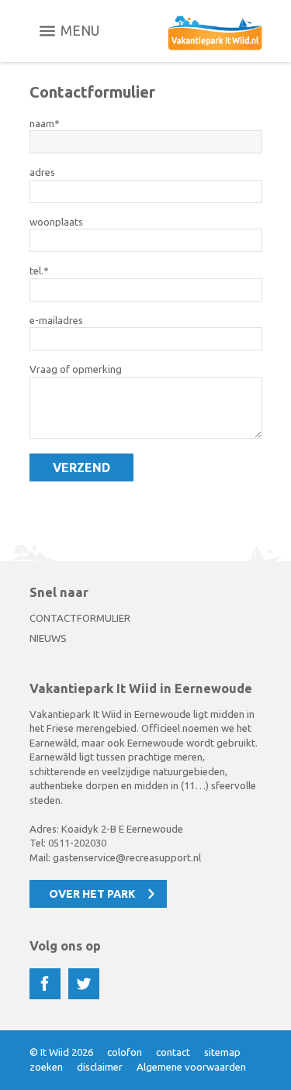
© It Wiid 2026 (61, 1052)
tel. (36, 270)
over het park (92, 894)
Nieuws (48, 638)
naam (41, 123)
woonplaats (56, 221)
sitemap (222, 1052)
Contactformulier (79, 617)
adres (42, 172)
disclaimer (100, 1066)
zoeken (46, 1066)
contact (173, 1052)
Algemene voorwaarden (191, 1066)
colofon (124, 1052)
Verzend (81, 467)
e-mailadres (56, 320)
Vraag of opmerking (75, 369)
